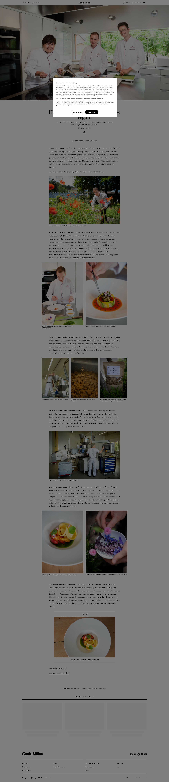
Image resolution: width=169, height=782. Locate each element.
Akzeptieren (92, 112)
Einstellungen (77, 112)
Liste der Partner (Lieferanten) (65, 105)
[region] (85, 97)
